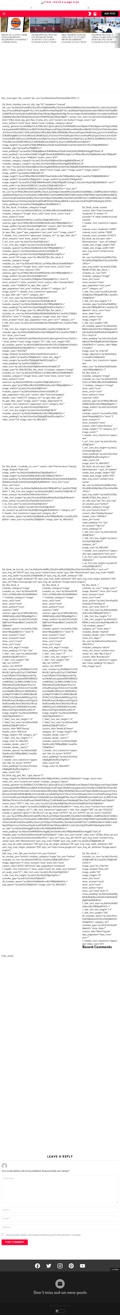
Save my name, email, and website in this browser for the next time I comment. (43, 1235)
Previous (1, 32)
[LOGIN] (95, 14)
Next (118, 32)
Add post (110, 14)
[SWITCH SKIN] (90, 14)
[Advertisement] (60, 70)
